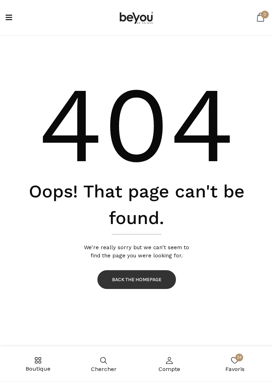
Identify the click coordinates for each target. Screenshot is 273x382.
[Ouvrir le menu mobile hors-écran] (8, 18)
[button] (260, 18)
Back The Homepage (136, 280)
